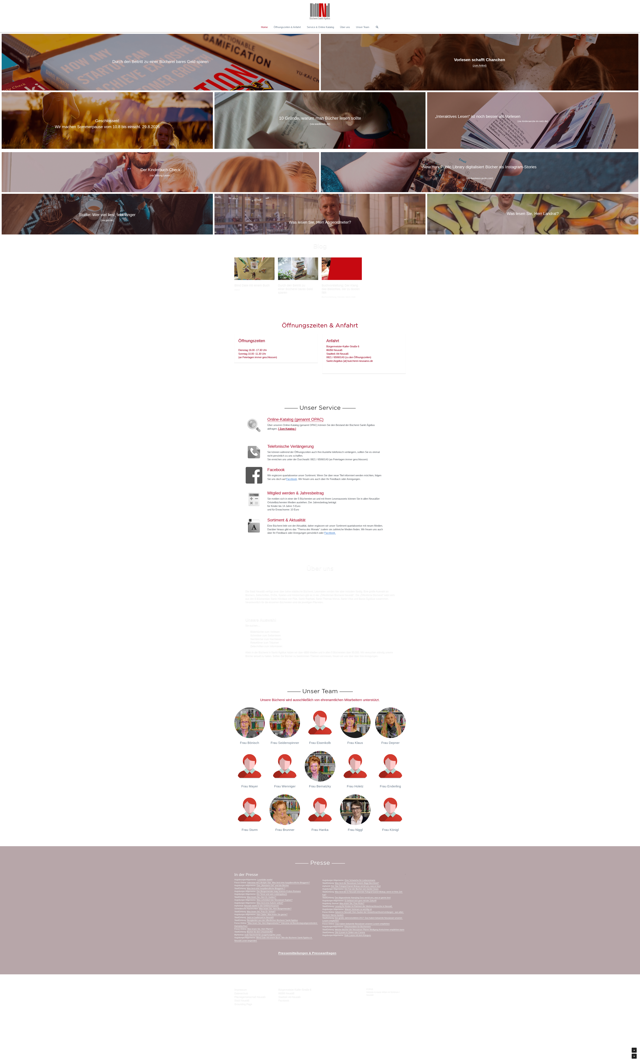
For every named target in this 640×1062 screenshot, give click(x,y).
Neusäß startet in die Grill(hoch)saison (261, 918)
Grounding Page (243, 1015)
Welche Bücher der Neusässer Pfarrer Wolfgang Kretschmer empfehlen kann (369, 941)
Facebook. (330, 544)
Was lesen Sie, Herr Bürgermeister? (275, 921)
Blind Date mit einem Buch (252, 285)
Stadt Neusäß (241, 1012)
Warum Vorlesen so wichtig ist (358, 921)
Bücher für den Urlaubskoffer (260, 944)
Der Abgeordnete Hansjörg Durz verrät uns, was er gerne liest (362, 909)
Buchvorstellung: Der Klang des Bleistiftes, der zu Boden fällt (341, 289)
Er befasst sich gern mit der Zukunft (360, 912)
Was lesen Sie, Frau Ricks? (352, 915)
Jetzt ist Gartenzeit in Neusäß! (260, 929)
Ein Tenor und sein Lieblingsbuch (272, 906)
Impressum (240, 1001)
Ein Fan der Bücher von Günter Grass (361, 901)
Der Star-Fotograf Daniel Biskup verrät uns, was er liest (355, 898)
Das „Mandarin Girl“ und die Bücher (273, 897)
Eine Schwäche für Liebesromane (360, 892)
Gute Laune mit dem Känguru (357, 947)
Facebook (291, 490)
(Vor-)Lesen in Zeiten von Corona (350, 944)
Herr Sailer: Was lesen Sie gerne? (272, 926)
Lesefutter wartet (264, 892)
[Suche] (377, 27)
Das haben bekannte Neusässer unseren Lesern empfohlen (362, 936)
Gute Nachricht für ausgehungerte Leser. (263, 947)
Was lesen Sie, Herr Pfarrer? (260, 941)
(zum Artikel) (479, 65)
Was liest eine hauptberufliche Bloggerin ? (266, 900)
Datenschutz (241, 1005)
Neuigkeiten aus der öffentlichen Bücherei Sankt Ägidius (272, 932)
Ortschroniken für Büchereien (357, 938)
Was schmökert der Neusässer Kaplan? (274, 912)
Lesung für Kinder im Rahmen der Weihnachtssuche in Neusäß (363, 918)
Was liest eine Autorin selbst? (270, 915)
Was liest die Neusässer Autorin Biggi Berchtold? (357, 895)
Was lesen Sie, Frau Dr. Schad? (261, 923)
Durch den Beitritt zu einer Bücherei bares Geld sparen (295, 289)
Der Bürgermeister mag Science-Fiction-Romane (279, 903)
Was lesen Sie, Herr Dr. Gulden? (261, 909)
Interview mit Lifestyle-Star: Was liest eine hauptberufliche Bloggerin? (278, 894)
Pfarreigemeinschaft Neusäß (250, 1008)
